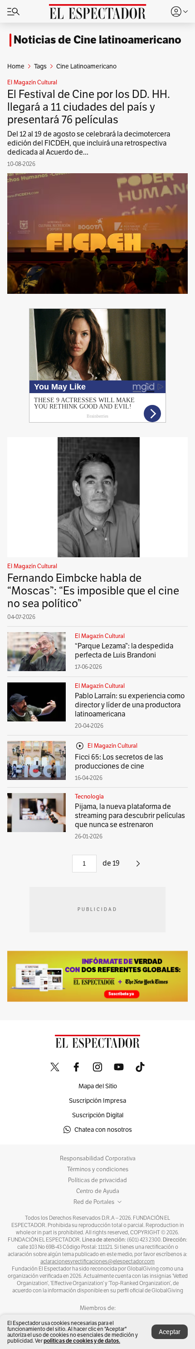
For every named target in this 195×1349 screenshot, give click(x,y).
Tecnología (89, 796)
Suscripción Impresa (97, 1100)
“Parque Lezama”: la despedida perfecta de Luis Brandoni (124, 650)
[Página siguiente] (138, 867)
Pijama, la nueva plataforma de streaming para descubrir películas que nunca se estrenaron (130, 815)
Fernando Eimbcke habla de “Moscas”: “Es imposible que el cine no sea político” (93, 590)
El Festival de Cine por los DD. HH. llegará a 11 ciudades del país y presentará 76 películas (88, 107)
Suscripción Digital (97, 1115)
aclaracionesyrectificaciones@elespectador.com (97, 1261)
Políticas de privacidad (97, 1180)
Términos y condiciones (97, 1169)
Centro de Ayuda (97, 1191)
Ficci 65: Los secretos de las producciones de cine (119, 761)
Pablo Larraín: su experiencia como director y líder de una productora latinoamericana (130, 705)
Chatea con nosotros (103, 1129)
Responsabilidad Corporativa (98, 1158)
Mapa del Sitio (97, 1086)
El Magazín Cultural (32, 82)
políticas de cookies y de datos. (82, 1340)
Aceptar (169, 1332)
